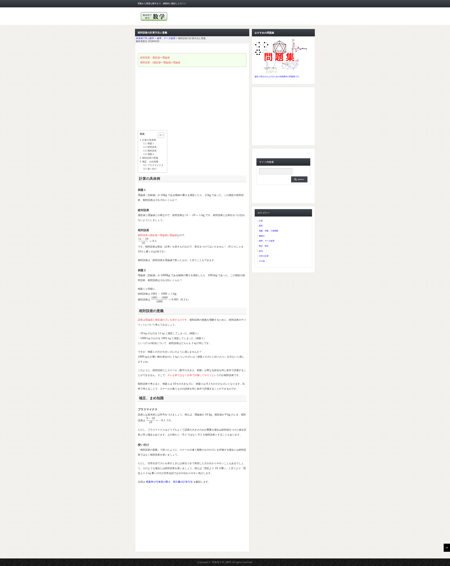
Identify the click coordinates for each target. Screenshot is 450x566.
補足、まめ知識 (150, 161)
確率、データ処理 (266, 241)
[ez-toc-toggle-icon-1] (159, 135)
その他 (262, 261)
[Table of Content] (161, 135)
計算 (261, 221)
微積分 (262, 236)
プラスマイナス (155, 165)
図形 (261, 226)
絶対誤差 (152, 147)
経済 (261, 251)
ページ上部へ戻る (447, 548)
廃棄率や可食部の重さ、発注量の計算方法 (169, 481)
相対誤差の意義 (150, 158)
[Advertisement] (192, 98)
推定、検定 (264, 246)
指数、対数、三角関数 (268, 231)
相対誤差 (152, 151)
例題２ (150, 154)
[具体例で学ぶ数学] (154, 21)
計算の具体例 (149, 140)
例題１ (150, 143)
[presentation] (164, 195)
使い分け (152, 169)
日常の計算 (264, 256)
